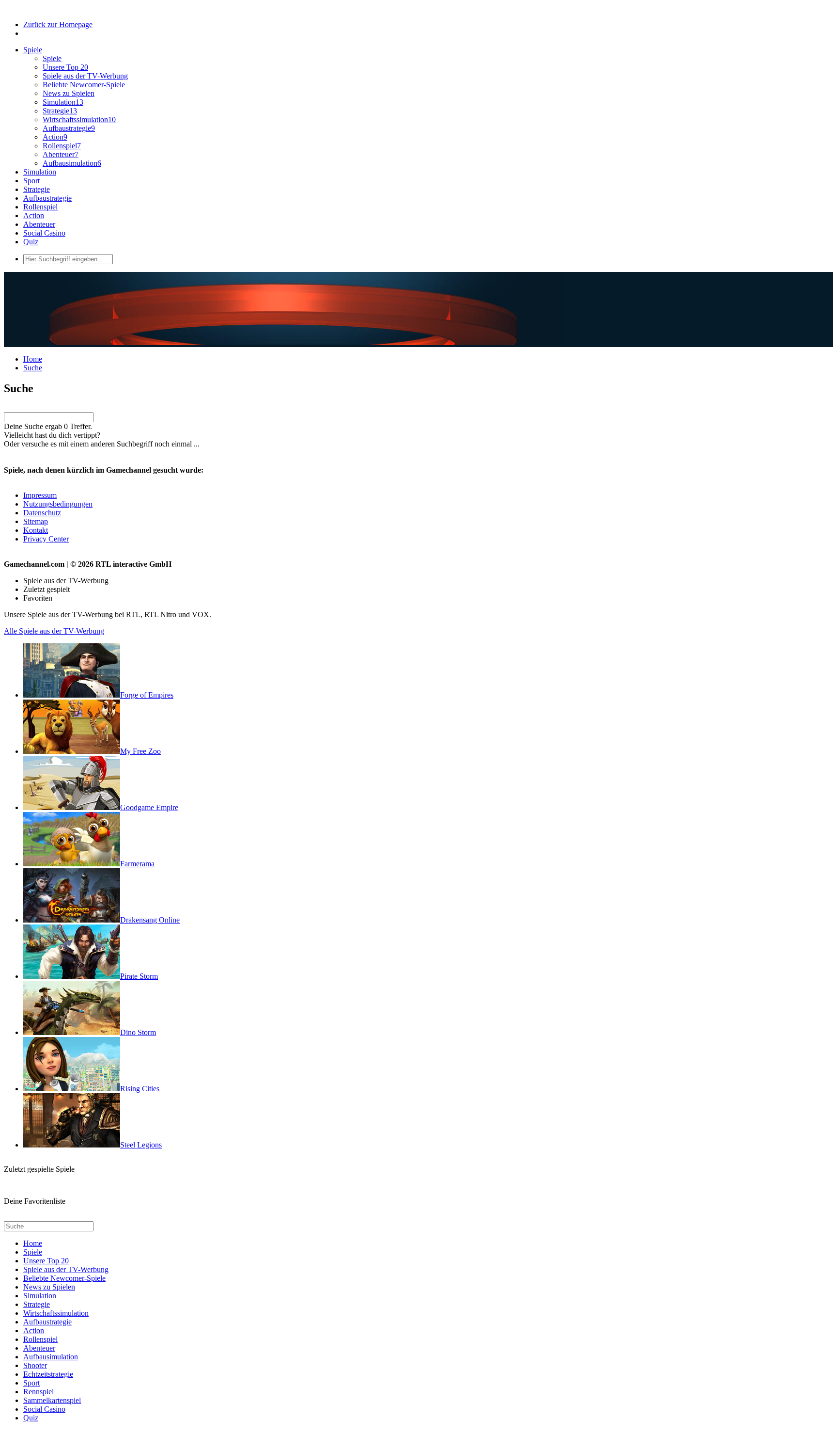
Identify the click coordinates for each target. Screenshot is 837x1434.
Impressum (40, 495)
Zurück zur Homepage (58, 24)
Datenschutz (42, 513)
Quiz (30, 242)
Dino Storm (138, 1032)
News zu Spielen (68, 93)
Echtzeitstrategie (48, 1374)
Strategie (60, 111)
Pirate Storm (139, 976)
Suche (32, 368)
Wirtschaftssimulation (79, 119)
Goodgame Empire (149, 807)
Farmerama (137, 864)
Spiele (32, 50)
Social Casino (44, 233)
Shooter (35, 1365)
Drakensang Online (150, 920)
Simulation (63, 102)
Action (55, 137)
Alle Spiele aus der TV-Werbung (54, 631)
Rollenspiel (62, 146)
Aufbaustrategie (69, 128)
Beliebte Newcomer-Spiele (84, 84)
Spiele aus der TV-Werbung (85, 76)
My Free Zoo (140, 751)
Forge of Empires (146, 695)
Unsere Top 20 (65, 67)
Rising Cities (139, 1088)
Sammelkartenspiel (52, 1400)
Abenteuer (60, 154)
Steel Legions (141, 1145)
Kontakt (35, 530)
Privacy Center (46, 539)
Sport (31, 180)
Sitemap (35, 521)
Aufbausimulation (72, 163)
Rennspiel (38, 1391)
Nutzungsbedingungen (58, 504)
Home (32, 359)
